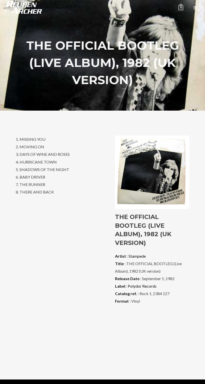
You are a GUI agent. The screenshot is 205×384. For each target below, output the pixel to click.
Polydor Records (142, 286)
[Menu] (195, 7)
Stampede (137, 256)
